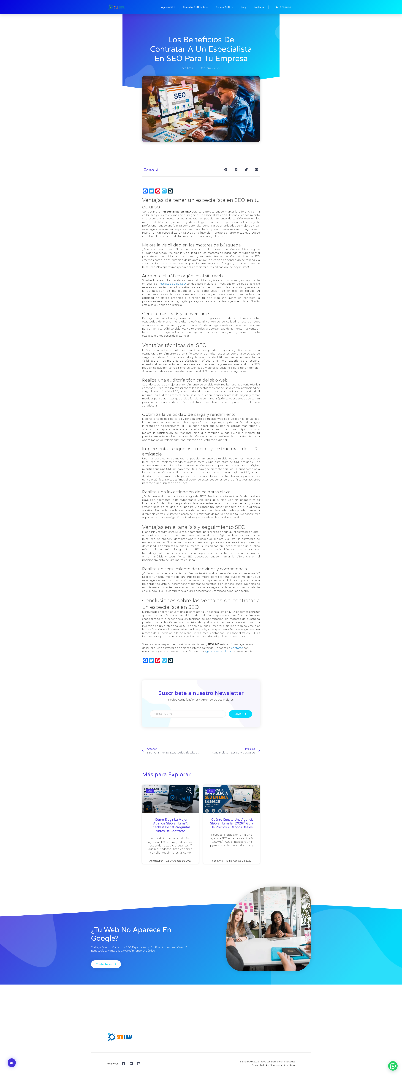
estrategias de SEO (173, 283)
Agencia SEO (168, 7)
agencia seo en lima (217, 651)
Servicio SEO (223, 7)
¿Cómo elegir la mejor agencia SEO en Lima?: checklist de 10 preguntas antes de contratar (170, 825)
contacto (237, 648)
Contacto (259, 7)
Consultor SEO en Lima (195, 7)
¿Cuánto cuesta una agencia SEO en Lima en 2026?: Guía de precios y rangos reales (231, 823)
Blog (243, 7)
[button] (225, 169)
